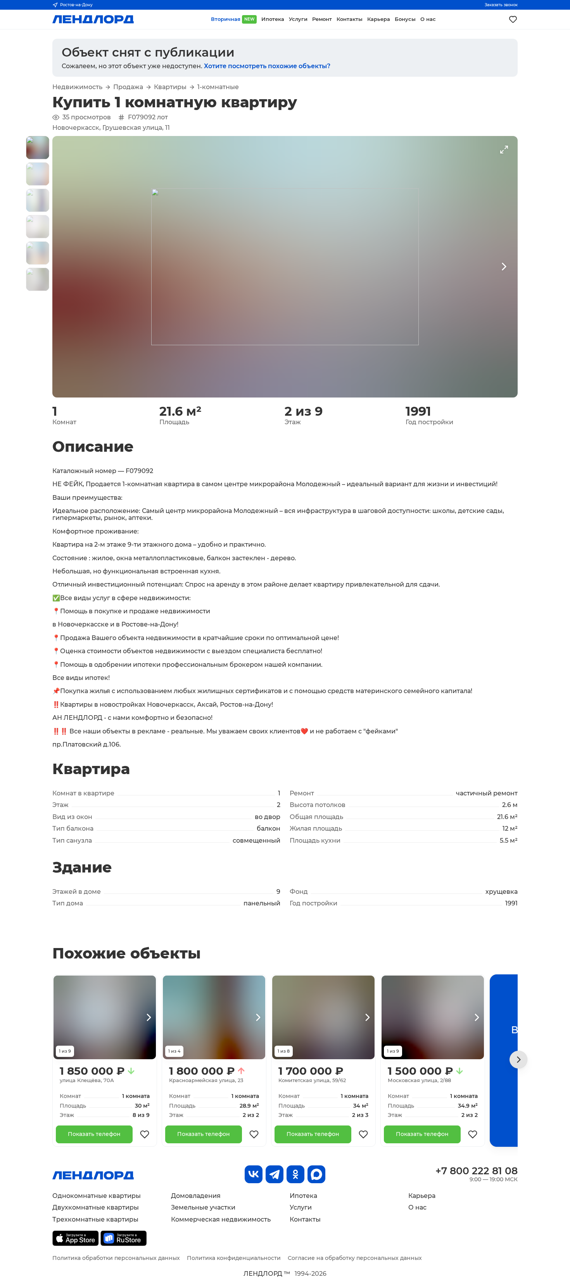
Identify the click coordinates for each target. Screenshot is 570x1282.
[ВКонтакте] (254, 1174)
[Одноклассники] (295, 1174)
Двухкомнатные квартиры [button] (95, 1207)
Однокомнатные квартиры (96, 1195)
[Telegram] (274, 1174)
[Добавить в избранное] (145, 1134)
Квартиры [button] (170, 87)
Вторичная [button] (232, 19)
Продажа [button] (128, 87)
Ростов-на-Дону (76, 4)
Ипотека (303, 1195)
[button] (37, 147)
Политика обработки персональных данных (116, 1258)
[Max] (316, 1174)
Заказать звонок (501, 4)
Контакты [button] (350, 19)
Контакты (305, 1219)
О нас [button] (428, 19)
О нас (417, 1207)
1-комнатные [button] (218, 87)
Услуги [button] (298, 19)
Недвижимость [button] (77, 87)
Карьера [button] (378, 19)
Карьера (421, 1195)
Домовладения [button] (196, 1195)
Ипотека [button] (272, 19)
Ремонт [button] (322, 19)
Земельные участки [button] (203, 1207)
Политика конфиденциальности (234, 1258)
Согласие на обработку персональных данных (355, 1258)
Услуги (301, 1207)
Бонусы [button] (405, 19)
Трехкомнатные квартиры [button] (95, 1219)
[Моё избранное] (513, 19)
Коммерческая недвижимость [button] (221, 1219)
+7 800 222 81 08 (476, 1171)
